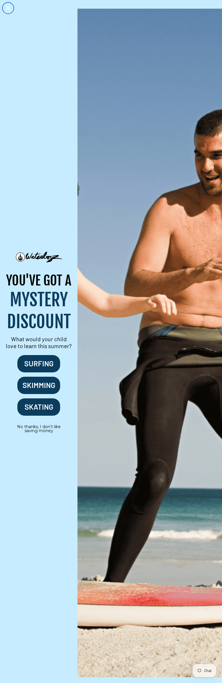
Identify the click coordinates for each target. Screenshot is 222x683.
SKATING (39, 406)
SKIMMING (39, 385)
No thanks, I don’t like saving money (39, 428)
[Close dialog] (8, 8)
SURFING (38, 363)
